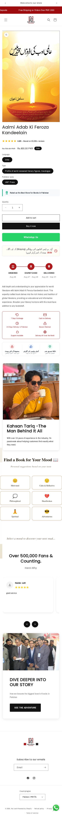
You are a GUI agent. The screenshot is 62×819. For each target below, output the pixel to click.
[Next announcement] (56, 3)
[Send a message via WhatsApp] (56, 807)
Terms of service (32, 813)
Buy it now (31, 226)
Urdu (7, 159)
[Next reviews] (35, 624)
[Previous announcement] (5, 3)
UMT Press (10, 182)
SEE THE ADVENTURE (25, 707)
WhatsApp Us (31, 237)
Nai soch (14, 809)
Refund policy (39, 809)
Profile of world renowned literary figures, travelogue (27, 171)
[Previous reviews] (27, 624)
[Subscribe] (45, 767)
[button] (6, 20)
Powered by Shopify (25, 809)
